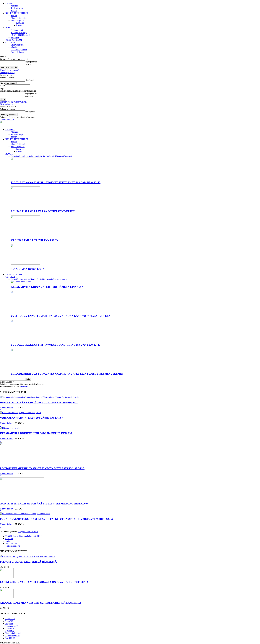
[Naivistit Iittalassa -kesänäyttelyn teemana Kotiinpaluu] (22, 498)
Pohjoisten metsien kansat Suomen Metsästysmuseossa (42, 468)
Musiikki (14, 6)
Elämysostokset (17, 45)
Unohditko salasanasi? (9, 70)
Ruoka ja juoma (17, 52)
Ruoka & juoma (18, 20)
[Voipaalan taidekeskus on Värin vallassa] (20, 412)
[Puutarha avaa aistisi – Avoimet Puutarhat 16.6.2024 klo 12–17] (25, 177)
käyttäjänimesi (31, 62)
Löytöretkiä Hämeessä (20, 35)
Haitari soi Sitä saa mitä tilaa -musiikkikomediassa (39, 402)
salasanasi (29, 64)
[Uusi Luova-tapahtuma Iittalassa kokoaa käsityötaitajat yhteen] (25, 310)
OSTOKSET (11, 42)
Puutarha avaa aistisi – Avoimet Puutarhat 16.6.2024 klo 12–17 (55, 182)
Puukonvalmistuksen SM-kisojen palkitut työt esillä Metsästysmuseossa (56, 518)
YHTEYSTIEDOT (13, 40)
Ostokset (9, 538)
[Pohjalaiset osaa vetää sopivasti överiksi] (25, 206)
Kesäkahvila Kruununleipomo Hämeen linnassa (47, 286)
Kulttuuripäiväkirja (19, 32)
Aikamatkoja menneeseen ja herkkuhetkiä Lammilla (40, 602)
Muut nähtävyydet (18, 18)
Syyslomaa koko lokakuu (31, 269)
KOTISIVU (25, 387)
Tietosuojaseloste (7, 72)
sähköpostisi (30, 80)
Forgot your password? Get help (14, 102)
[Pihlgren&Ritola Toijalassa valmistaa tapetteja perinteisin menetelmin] (25, 368)
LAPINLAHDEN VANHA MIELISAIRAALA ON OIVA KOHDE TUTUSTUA (44, 582)
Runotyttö (15, 37)
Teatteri (14, 10)
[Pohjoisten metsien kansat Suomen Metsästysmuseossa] (22, 463)
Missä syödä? (11, 543)
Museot (14, 15)
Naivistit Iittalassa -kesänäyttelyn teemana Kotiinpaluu (44, 503)
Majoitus (14, 47)
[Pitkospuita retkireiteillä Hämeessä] (27, 556)
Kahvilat (20, 23)
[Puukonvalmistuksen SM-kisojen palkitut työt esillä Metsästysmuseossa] (25, 513)
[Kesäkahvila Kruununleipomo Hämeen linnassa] (21, 282)
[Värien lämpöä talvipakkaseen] (25, 235)
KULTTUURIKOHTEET (16, 13)
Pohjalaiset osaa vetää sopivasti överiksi (43, 211)
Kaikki (14, 156)
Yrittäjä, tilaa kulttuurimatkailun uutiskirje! (23, 536)
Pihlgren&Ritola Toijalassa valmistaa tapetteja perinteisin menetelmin (67, 373)
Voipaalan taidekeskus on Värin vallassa (32, 417)
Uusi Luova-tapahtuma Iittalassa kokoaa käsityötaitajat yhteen (60, 315)
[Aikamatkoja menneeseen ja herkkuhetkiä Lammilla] (7, 597)
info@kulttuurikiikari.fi (28, 531)
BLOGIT (9, 28)
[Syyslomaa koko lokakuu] (25, 264)
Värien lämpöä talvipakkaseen (34, 240)
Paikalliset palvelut (19, 49)
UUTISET (10, 3)
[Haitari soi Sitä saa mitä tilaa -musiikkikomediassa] (40, 397)
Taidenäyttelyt (17, 8)
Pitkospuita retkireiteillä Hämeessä (28, 561)
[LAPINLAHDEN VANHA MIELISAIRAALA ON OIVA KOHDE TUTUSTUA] (7, 577)
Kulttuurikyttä (17, 30)
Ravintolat (20, 25)
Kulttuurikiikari (6, 408)
